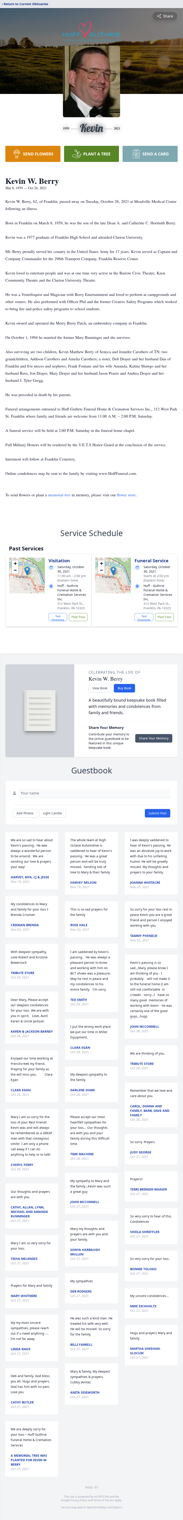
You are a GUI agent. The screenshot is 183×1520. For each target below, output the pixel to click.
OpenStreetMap (96, 1507)
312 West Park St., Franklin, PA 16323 (71, 605)
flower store (126, 494)
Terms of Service (103, 1500)
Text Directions (58, 617)
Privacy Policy (79, 1500)
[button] (27, 570)
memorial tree (59, 494)
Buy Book (124, 688)
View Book (99, 688)
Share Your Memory (153, 738)
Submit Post (157, 813)
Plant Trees (78, 617)
